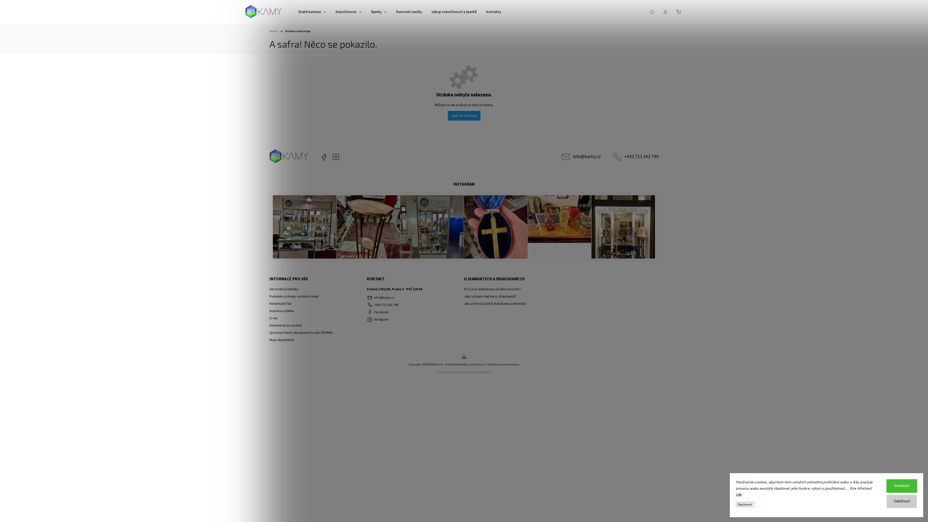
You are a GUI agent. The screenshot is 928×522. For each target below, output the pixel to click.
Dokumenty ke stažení (285, 325)
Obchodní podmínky (283, 289)
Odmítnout (902, 501)
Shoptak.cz (484, 372)
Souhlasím (901, 485)
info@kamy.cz (587, 156)
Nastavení (745, 504)
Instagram (336, 156)
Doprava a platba (281, 311)
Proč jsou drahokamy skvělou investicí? (492, 289)
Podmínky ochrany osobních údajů (294, 296)
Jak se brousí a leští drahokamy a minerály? (495, 303)
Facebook (323, 156)
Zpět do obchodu (464, 115)
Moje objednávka (281, 340)
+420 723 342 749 (641, 156)
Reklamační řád (280, 303)
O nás (273, 318)
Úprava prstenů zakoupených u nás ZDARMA (301, 332)
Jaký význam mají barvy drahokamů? (490, 296)
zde (739, 494)
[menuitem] (312, 12)
